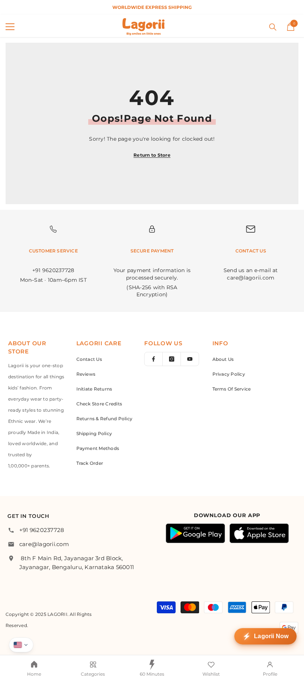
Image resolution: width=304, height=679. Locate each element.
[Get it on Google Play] (195, 533)
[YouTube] (190, 359)
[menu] (10, 26)
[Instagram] (172, 359)
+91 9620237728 (41, 529)
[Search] (272, 27)
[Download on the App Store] (259, 533)
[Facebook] (153, 359)
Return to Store (152, 155)
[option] (152, 7)
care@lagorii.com (44, 544)
